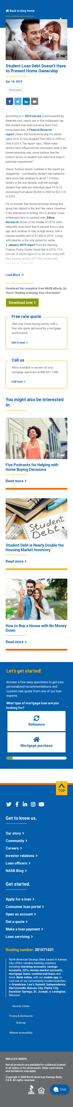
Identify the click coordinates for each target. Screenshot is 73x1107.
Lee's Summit (36, 984)
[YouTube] (41, 805)
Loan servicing (18, 936)
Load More (13, 275)
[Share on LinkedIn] (26, 101)
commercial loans (43, 973)
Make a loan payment (23, 929)
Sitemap (21, 1022)
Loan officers (16, 863)
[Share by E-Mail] (34, 101)
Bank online (24, 977)
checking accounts (33, 966)
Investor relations (20, 856)
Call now (17, 381)
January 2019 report (21, 245)
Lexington (58, 991)
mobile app (51, 977)
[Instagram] (33, 805)
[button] (59, 1090)
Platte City (51, 988)
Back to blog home (22, 10)
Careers (12, 848)
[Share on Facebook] (9, 101)
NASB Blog (15, 871)
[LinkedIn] (25, 805)
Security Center (21, 1006)
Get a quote (15, 922)
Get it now (18, 342)
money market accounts (46, 970)
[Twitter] (9, 805)
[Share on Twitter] (17, 101)
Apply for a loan (18, 899)
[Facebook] (17, 805)
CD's (26, 970)
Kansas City (35, 988)
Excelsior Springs (20, 991)
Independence (55, 984)
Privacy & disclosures (21, 1016)
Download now (21, 302)
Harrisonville (17, 988)
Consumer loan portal (23, 907)
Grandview (19, 984)
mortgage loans (19, 973)
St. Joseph (40, 991)
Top (61, 791)
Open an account (19, 914)
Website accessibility (20, 1032)
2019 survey (33, 116)
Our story (13, 833)
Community (15, 841)
